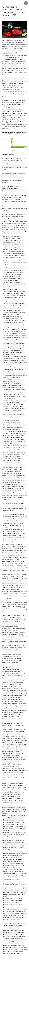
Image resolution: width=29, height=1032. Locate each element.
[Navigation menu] (26, 3)
